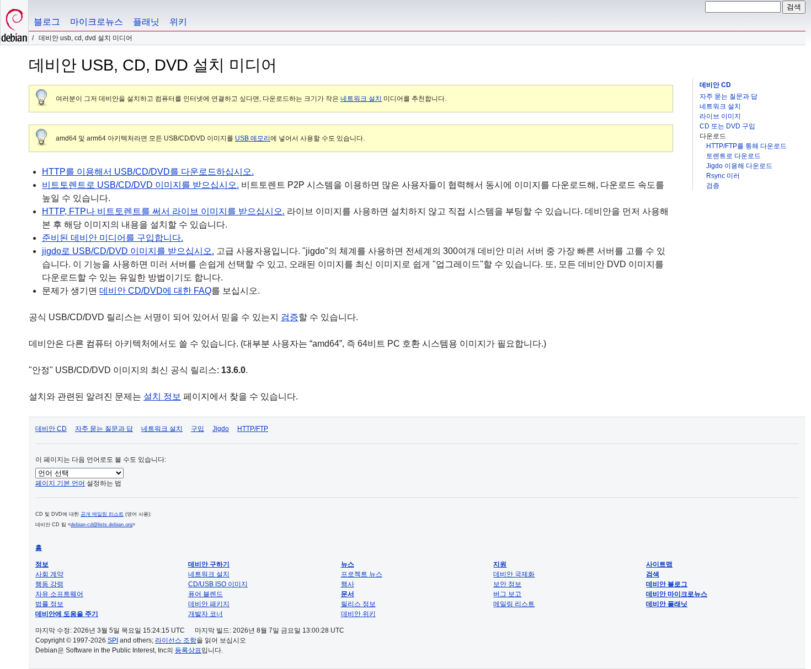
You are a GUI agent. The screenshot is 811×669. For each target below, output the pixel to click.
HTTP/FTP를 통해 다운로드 (746, 146)
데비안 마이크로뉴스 (676, 594)
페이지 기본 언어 (60, 483)
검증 (712, 186)
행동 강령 (49, 584)
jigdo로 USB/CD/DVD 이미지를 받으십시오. (128, 251)
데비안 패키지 (209, 604)
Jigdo (220, 429)
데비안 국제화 (514, 574)
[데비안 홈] (14, 22)
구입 (197, 429)
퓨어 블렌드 (205, 594)
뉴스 (347, 564)
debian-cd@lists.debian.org (101, 524)
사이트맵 (659, 564)
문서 (347, 594)
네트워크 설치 (720, 106)
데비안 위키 (358, 614)
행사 (347, 584)
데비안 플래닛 (666, 604)
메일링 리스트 (514, 604)
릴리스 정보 (358, 604)
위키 (178, 21)
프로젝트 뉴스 (361, 574)
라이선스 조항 (175, 640)
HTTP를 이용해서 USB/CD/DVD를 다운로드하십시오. (148, 171)
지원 (499, 564)
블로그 (47, 21)
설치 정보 (162, 396)
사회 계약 (49, 574)
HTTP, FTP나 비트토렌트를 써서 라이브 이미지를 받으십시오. (163, 211)
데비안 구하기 (209, 564)
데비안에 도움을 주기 (66, 614)
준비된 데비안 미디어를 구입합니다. (112, 237)
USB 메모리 (252, 138)
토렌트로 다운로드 (733, 156)
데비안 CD (715, 85)
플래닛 (146, 21)
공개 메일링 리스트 (102, 514)
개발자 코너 (205, 614)
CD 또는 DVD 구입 (727, 126)
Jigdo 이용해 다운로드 (739, 166)
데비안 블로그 (666, 584)
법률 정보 (49, 604)
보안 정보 (507, 584)
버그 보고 (507, 594)
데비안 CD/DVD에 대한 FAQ (155, 290)
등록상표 (188, 650)
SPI (113, 640)
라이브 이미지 (720, 116)
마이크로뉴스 (96, 21)
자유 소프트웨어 (59, 594)
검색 (652, 574)
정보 (42, 564)
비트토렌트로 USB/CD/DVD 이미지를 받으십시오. (140, 185)
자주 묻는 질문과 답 (728, 96)
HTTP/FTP (252, 429)
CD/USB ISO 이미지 (218, 584)
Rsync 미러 (723, 176)
